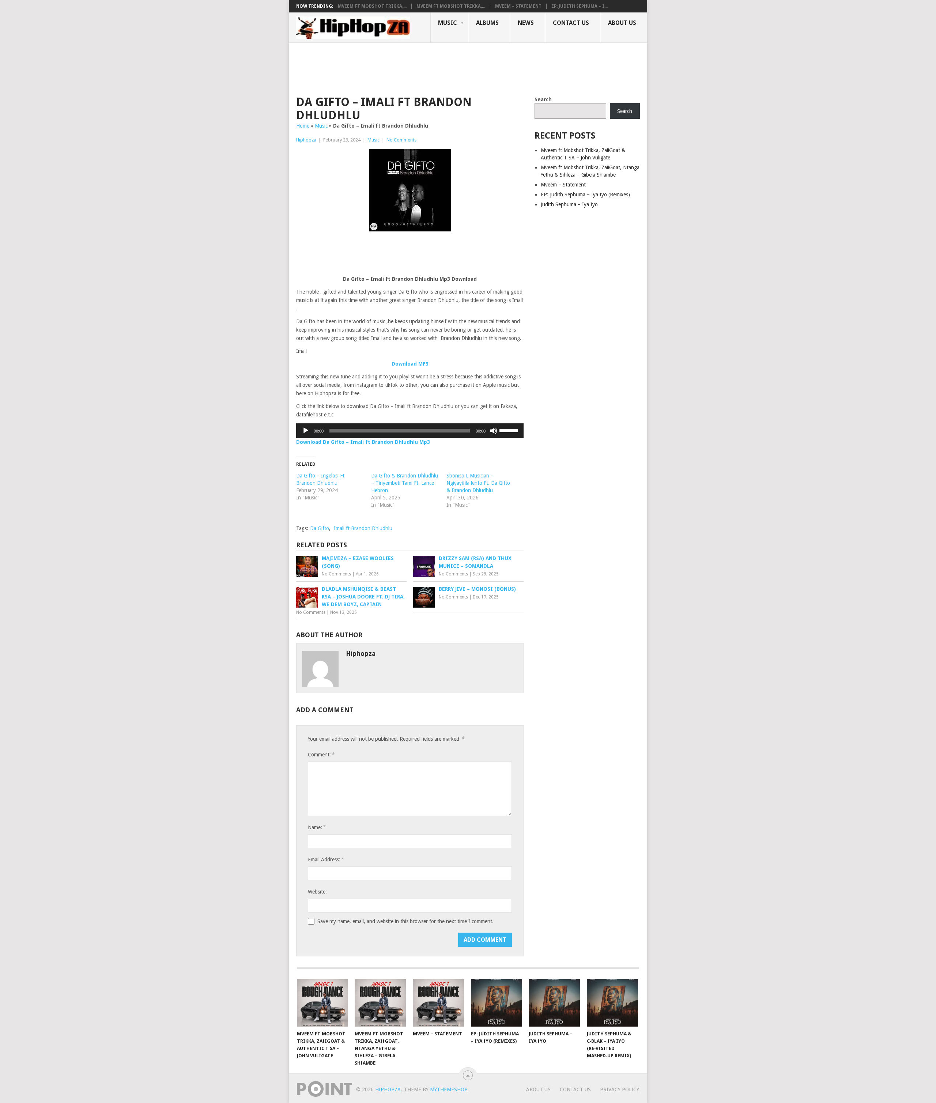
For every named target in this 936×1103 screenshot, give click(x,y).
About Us (622, 22)
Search (543, 99)
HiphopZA (388, 1089)
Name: (316, 827)
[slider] (509, 430)
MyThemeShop (448, 1089)
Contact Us (571, 22)
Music (447, 22)
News (526, 22)
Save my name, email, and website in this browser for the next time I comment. (405, 921)
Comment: (321, 754)
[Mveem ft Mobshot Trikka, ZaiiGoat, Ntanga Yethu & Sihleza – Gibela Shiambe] (380, 1003)
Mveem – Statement (518, 6)
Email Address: (326, 859)
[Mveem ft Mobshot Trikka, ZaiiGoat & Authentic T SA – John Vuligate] (322, 1003)
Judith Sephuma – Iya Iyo (569, 204)
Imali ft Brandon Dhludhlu (363, 528)
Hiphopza (306, 140)
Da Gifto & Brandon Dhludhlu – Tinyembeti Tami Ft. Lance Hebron (404, 483)
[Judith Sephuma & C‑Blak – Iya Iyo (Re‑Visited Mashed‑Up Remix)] (612, 1003)
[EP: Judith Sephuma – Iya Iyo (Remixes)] (496, 1003)
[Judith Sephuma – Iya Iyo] (554, 1003)
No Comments (401, 140)
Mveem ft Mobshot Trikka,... (372, 6)
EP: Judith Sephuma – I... (579, 6)
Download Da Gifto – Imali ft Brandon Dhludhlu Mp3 (363, 442)
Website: (317, 892)
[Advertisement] (429, 68)
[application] (410, 430)
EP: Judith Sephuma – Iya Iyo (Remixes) (585, 194)
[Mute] (493, 430)
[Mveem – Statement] (438, 1003)
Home (302, 126)
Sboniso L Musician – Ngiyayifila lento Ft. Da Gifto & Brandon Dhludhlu (478, 483)
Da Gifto (319, 528)
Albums (487, 22)
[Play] (305, 430)
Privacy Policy (619, 1089)
